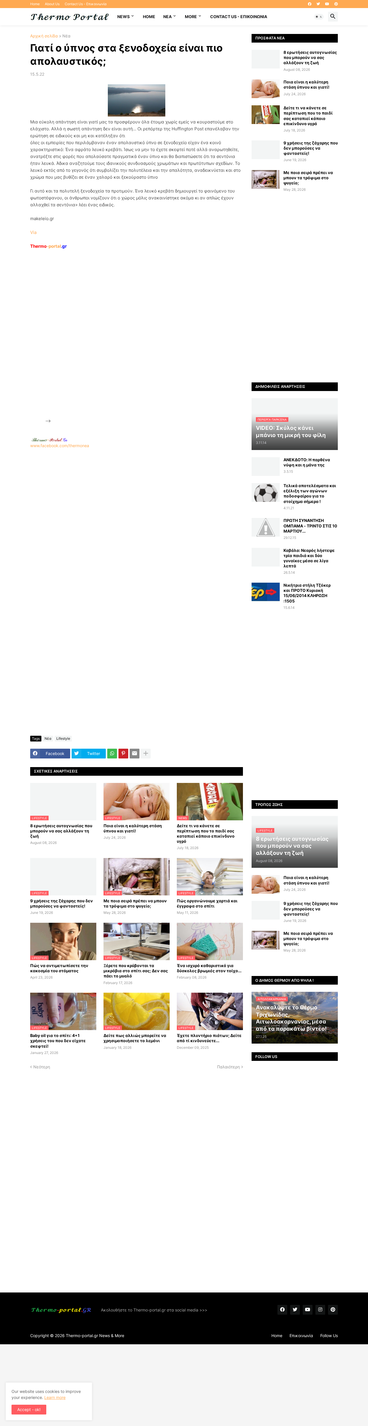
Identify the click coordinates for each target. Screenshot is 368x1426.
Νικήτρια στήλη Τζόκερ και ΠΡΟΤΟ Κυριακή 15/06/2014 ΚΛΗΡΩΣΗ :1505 (307, 593)
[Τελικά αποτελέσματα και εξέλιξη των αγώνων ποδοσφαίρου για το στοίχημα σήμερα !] (266, 492)
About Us (52, 4)
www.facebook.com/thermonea (59, 445)
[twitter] (318, 4)
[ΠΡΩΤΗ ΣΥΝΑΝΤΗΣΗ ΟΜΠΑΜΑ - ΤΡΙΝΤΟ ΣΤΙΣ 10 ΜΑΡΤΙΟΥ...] (266, 527)
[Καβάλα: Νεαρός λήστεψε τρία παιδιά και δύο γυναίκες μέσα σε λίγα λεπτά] (266, 557)
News (123, 16)
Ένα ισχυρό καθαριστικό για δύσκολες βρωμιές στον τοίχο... (209, 968)
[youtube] (327, 4)
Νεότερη (41, 1066)
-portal (48, 246)
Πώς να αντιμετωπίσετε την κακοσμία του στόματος (59, 968)
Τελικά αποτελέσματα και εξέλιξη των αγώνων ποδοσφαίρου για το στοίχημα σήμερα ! (309, 493)
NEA (167, 16)
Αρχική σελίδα (44, 36)
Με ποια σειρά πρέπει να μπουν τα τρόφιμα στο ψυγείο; (135, 903)
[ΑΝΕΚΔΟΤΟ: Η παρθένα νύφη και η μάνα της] (266, 466)
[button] (319, 17)
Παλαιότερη (228, 1066)
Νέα (66, 36)
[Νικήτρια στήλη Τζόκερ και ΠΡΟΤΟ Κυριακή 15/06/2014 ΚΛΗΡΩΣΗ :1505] (266, 592)
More (191, 16)
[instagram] (320, 1310)
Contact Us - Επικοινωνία (86, 4)
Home (35, 4)
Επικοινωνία (301, 1335)
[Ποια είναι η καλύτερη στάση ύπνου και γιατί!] (266, 88)
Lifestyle (63, 738)
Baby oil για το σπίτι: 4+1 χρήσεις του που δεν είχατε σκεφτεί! (58, 1040)
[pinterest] (336, 4)
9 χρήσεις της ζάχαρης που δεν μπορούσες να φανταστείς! (61, 903)
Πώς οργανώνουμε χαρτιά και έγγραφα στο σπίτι (207, 903)
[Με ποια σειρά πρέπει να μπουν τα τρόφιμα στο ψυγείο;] (266, 179)
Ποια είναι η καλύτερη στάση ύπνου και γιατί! (132, 828)
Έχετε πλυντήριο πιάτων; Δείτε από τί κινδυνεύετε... (209, 1038)
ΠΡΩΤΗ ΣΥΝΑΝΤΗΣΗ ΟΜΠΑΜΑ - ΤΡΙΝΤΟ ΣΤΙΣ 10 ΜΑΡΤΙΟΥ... (310, 525)
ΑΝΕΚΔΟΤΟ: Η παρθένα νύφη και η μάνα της (306, 462)
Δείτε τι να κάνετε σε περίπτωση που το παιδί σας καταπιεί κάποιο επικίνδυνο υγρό (206, 833)
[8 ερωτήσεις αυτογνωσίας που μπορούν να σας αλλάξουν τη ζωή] (266, 59)
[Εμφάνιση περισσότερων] (146, 753)
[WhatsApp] (112, 753)
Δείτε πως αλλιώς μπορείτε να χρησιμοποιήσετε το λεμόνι (134, 1038)
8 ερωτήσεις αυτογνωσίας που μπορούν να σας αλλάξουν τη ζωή (61, 830)
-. (49, 440)
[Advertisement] (95, 336)
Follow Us (329, 1335)
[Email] (134, 753)
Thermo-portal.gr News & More (95, 1335)
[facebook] (309, 4)
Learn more (55, 1397)
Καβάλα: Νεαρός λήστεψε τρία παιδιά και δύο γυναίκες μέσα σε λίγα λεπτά (309, 558)
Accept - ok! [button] (29, 1409)
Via (33, 232)
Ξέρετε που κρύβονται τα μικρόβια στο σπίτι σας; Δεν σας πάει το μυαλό (135, 970)
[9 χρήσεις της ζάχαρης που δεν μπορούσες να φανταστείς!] (266, 149)
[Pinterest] (123, 753)
